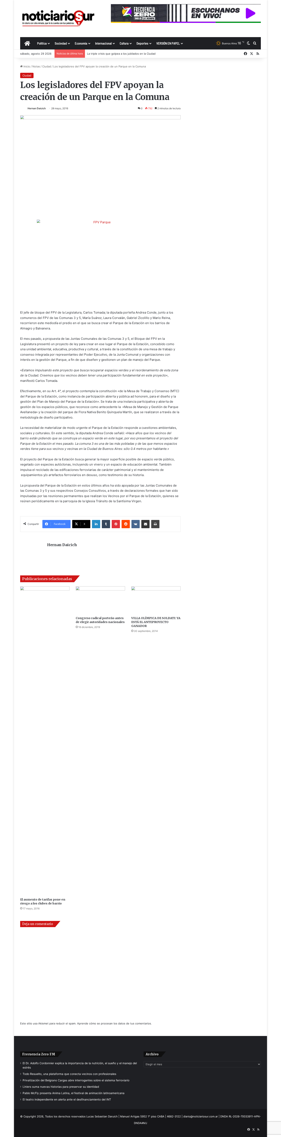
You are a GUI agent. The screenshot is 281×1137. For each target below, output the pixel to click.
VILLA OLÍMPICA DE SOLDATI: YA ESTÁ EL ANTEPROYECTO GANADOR (155, 622)
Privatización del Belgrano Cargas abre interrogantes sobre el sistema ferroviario (76, 1080)
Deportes (142, 43)
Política (42, 43)
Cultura (124, 43)
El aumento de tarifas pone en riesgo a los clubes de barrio (42, 901)
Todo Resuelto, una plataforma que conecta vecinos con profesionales (69, 1074)
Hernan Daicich (37, 108)
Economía (81, 43)
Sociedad (61, 43)
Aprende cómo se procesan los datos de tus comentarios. (114, 1023)
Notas (36, 66)
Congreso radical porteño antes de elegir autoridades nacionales (100, 620)
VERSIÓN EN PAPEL (168, 43)
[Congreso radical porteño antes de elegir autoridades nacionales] (100, 600)
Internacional (103, 43)
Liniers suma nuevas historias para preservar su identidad (61, 1086)
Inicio (26, 66)
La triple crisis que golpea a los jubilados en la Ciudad (121, 53)
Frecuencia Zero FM (38, 1054)
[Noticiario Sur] (58, 18)
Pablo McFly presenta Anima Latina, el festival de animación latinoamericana (73, 1093)
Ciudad (46, 66)
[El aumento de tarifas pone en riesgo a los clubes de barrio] (45, 741)
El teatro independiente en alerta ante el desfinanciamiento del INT (67, 1099)
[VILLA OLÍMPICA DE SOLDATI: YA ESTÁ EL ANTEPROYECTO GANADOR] (156, 600)
